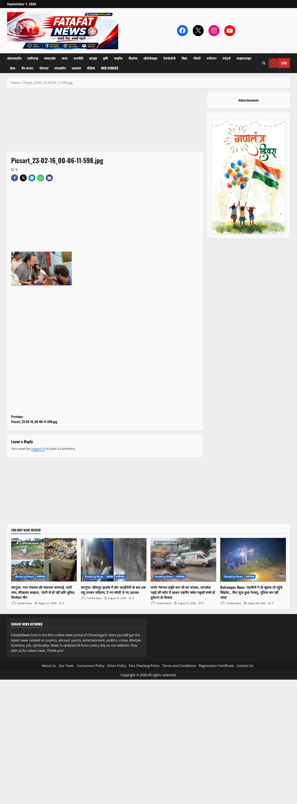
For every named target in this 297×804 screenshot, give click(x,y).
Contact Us (245, 665)
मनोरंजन (211, 58)
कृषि (105, 58)
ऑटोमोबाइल (150, 58)
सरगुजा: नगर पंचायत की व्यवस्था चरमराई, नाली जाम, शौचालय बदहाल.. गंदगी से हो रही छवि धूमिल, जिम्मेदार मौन (43, 592)
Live (284, 63)
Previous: (34, 419)
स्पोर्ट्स (226, 58)
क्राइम (93, 58)
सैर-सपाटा (27, 68)
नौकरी (197, 58)
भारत (64, 58)
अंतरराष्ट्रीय (14, 58)
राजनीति (78, 58)
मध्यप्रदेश (50, 58)
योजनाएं (43, 68)
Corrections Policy (90, 665)
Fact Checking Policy (144, 665)
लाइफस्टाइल (244, 58)
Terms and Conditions (179, 665)
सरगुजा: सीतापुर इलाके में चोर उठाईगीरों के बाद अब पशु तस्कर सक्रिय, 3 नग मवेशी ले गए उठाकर (113, 590)
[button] (263, 63)
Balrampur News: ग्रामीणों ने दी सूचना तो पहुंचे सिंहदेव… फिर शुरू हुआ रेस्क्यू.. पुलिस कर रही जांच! (251, 592)
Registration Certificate (216, 665)
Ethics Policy (116, 665)
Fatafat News (24, 603)
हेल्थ (12, 68)
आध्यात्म (76, 68)
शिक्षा (184, 58)
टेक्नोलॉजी (169, 58)
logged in (38, 448)
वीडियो (91, 68)
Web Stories (109, 68)
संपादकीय (60, 68)
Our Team (66, 665)
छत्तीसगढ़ (32, 58)
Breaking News (24, 576)
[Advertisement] (105, 122)
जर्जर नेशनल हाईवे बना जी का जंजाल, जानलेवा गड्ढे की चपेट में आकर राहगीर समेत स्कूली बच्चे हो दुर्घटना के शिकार (183, 592)
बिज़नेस (133, 58)
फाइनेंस (118, 58)
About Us (49, 665)
